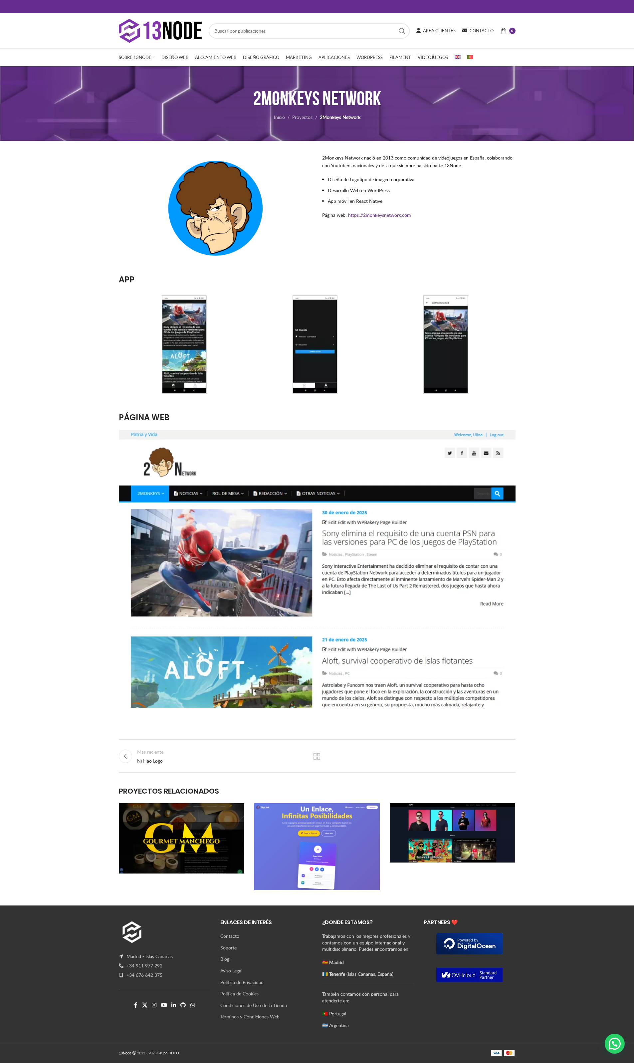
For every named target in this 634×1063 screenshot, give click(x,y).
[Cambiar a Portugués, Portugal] (470, 57)
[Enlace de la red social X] (144, 1005)
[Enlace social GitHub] (183, 1005)
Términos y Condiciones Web (250, 1016)
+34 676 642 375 (143, 975)
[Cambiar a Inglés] (458, 57)
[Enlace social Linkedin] (173, 1005)
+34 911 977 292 (143, 965)
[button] (615, 1044)
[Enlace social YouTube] (164, 1005)
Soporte (228, 947)
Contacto (229, 936)
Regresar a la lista (317, 756)
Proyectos (302, 117)
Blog (224, 959)
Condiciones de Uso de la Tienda (253, 1005)
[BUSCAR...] (402, 31)
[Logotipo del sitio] (160, 30)
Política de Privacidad (242, 982)
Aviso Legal (231, 970)
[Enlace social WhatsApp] (192, 1005)
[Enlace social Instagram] (154, 1005)
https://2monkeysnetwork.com (379, 215)
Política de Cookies (239, 993)
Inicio (279, 117)
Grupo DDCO (168, 1052)
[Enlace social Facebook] (136, 1005)
